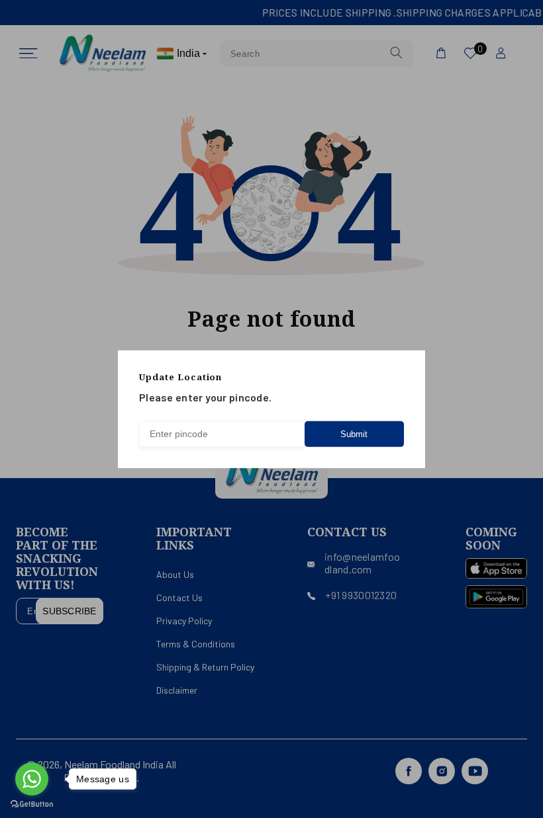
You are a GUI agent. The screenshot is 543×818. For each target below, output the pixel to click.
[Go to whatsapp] (31, 779)
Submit (354, 434)
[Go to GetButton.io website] (32, 804)
